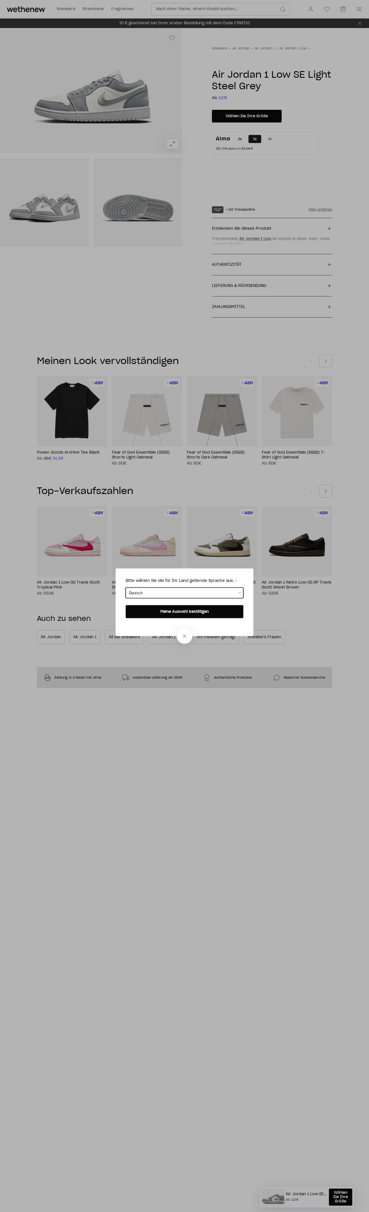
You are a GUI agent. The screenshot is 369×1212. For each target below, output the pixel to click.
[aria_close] (184, 636)
